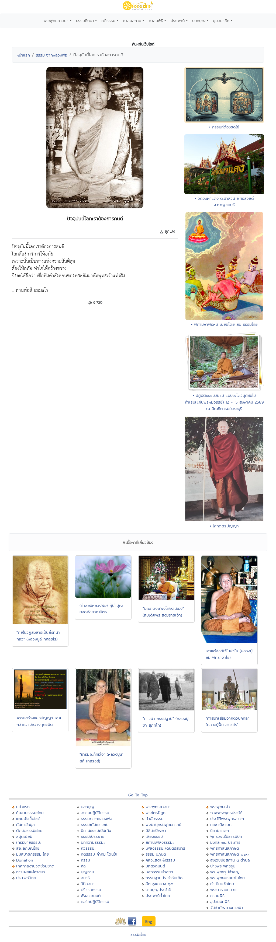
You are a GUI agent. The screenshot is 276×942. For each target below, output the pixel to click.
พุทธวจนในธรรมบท (226, 836)
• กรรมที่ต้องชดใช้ (224, 127)
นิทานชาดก (219, 830)
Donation (24, 860)
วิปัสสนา (88, 884)
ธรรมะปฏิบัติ (156, 854)
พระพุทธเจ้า (220, 807)
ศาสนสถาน (132, 20)
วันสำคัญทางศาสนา (226, 907)
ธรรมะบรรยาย (93, 836)
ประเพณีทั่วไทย (158, 895)
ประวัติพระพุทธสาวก (227, 818)
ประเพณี (178, 20)
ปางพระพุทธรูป (222, 866)
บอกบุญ (199, 20)
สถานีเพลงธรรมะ (160, 842)
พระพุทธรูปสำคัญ (225, 872)
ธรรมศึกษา (85, 20)
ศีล (83, 866)
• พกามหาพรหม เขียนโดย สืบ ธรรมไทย (224, 324)
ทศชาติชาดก (221, 824)
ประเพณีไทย (26, 878)
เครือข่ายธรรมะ (28, 842)
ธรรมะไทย (138, 934)
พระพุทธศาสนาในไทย (227, 878)
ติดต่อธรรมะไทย (29, 830)
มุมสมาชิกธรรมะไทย (32, 854)
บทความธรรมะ (93, 842)
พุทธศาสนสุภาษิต (224, 848)
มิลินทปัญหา (156, 830)
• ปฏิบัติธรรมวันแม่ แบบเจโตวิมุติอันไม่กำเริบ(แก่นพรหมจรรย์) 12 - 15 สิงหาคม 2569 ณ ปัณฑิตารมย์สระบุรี (224, 402)
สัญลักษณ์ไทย (28, 848)
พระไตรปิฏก (155, 812)
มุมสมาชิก (221, 20)
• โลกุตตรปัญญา (224, 526)
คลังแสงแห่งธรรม (160, 860)
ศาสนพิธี (156, 20)
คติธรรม (108, 20)
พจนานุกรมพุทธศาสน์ (163, 824)
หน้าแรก (23, 55)
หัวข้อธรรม (155, 818)
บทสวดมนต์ (155, 866)
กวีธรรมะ (88, 848)
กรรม (85, 860)
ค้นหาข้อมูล (25, 824)
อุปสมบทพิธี (220, 901)
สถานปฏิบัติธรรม (95, 812)
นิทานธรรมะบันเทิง (96, 830)
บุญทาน (87, 872)
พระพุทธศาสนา (55, 20)
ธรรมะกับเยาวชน (95, 824)
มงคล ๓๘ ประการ (225, 842)
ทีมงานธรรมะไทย (30, 812)
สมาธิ (85, 878)
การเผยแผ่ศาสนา (30, 872)
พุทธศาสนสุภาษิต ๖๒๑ (229, 854)
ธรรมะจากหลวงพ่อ (51, 55)
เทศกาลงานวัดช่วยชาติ (35, 866)
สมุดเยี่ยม (24, 836)
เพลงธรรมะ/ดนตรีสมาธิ (165, 848)
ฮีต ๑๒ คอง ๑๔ (159, 884)
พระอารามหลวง (223, 889)
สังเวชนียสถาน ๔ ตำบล (230, 860)
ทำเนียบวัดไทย (222, 884)
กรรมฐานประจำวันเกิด (164, 878)
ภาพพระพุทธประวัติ (226, 812)
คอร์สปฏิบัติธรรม (95, 901)
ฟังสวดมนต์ (91, 895)
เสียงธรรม (154, 836)
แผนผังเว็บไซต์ (28, 818)
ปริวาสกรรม (91, 889)
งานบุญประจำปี (158, 889)
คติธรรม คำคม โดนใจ (99, 854)
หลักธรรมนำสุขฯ (159, 872)
